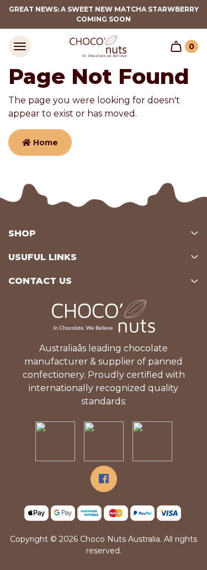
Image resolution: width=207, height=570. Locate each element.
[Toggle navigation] (20, 46)
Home (44, 142)
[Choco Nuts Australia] (98, 46)
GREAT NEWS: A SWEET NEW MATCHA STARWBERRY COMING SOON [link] (104, 14)
